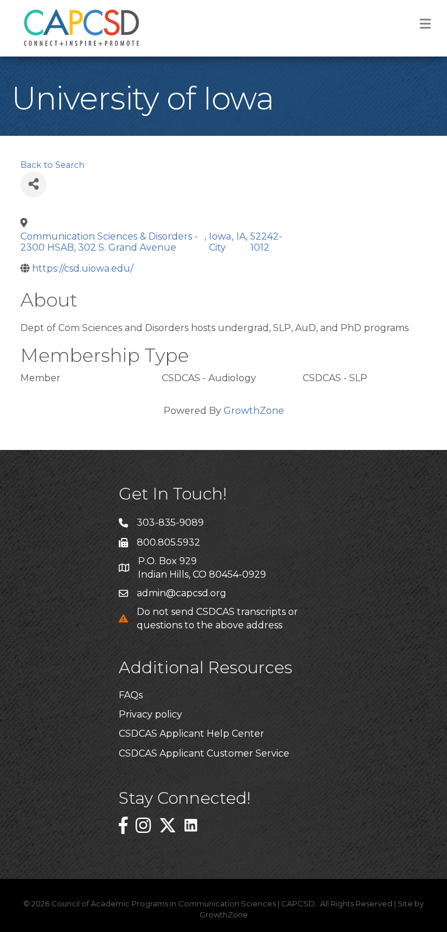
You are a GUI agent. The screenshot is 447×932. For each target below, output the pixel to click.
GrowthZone (254, 410)
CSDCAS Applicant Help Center (191, 733)
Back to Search (52, 165)
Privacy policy (150, 714)
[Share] (33, 184)
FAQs (131, 695)
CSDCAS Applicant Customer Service (204, 753)
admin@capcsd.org (181, 593)
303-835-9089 (170, 522)
